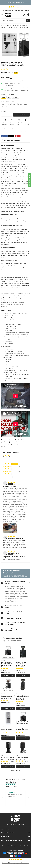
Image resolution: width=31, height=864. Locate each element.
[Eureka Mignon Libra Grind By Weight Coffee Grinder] (8, 685)
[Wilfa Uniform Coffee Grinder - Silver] (8, 718)
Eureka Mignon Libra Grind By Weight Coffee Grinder (8, 697)
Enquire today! (29, 179)
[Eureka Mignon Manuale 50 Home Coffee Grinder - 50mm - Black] (23, 652)
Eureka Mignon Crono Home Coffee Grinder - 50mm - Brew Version (22, 697)
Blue (25, 104)
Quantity (3, 111)
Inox (3, 97)
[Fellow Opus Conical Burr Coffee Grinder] (8, 747)
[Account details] (24, 15)
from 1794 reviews (11, 786)
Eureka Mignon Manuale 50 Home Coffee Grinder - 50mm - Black (21, 664)
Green (20, 104)
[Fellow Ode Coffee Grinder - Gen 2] (23, 747)
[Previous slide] (3, 2)
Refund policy (6, 845)
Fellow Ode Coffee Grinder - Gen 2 (22, 758)
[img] (11, 482)
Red (14, 104)
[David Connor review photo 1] (10, 528)
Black (8, 97)
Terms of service (24, 845)
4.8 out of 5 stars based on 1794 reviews (15, 10)
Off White (15, 97)
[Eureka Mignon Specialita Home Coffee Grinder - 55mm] (8, 652)
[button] (2, 15)
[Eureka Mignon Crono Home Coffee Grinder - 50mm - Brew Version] (23, 685)
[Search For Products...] (28, 20)
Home (3, 25)
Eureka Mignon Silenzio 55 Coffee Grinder (22, 730)
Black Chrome (6, 107)
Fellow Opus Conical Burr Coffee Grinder (8, 758)
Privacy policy (14, 845)
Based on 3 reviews (9, 456)
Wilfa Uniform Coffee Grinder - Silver (6, 730)
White (9, 104)
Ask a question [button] (15, 459)
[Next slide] (28, 2)
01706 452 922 (8, 85)
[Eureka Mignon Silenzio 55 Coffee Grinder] (23, 718)
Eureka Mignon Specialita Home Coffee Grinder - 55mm (6, 664)
